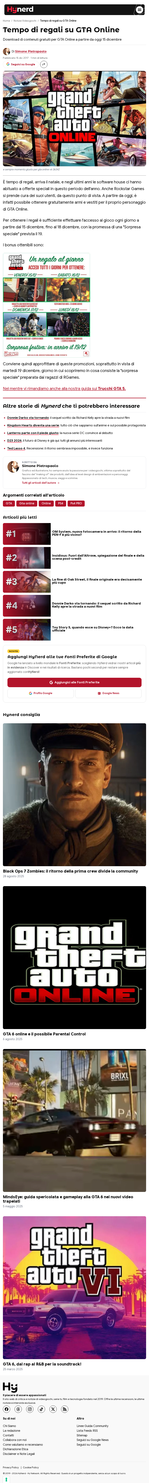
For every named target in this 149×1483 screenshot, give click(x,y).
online (46, 503)
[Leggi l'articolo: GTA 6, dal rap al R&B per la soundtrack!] (74, 1287)
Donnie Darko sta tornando (28, 418)
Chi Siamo (9, 1426)
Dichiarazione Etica (15, 1449)
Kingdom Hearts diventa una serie (33, 425)
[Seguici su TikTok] (41, 1409)
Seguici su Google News (93, 1440)
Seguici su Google (89, 1445)
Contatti (8, 1435)
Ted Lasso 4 (16, 448)
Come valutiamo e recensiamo (23, 1445)
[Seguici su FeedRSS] (64, 1409)
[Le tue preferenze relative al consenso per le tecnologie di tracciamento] (6, 1479)
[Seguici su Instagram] (29, 1409)
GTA (9, 503)
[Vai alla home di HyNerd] (20, 9)
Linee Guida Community (92, 1426)
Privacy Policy (11, 1467)
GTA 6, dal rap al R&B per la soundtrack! (42, 1364)
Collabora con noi (15, 1440)
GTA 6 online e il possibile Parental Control (44, 1034)
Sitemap (82, 1435)
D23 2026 (14, 441)
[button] (46, 305)
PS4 (60, 503)
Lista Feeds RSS (87, 1431)
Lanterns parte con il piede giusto (33, 433)
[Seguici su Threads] (18, 1409)
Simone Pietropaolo (31, 51)
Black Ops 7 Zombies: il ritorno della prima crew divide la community (70, 871)
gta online (26, 503)
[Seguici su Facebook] (6, 1409)
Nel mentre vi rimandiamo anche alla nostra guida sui (64, 388)
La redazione (11, 1431)
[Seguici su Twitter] (53, 1409)
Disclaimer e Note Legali (19, 1454)
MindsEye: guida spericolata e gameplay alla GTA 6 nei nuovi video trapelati (68, 1199)
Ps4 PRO (76, 503)
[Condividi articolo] (43, 64)
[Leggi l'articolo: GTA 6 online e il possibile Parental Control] (74, 957)
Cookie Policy (31, 1467)
